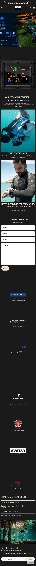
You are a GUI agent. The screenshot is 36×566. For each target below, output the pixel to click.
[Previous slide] (2, 30)
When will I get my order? (10, 511)
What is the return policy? (10, 502)
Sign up (30, 559)
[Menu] (2, 8)
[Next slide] (33, 30)
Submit (5, 268)
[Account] (30, 8)
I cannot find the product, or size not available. (14, 507)
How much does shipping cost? (12, 515)
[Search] (5, 8)
